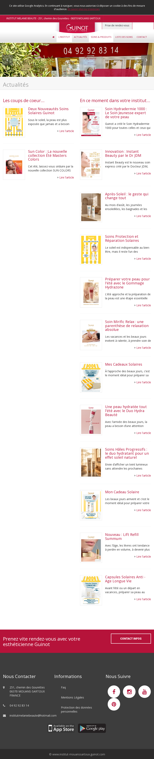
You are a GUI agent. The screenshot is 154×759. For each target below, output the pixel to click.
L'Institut (64, 36)
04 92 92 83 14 (19, 705)
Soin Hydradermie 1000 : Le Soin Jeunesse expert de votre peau (126, 112)
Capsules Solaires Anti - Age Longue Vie (125, 578)
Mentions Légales (72, 697)
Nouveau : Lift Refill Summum (122, 536)
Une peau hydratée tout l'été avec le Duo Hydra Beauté (126, 410)
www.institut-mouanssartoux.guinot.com (78, 754)
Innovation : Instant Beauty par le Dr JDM (123, 153)
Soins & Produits (101, 36)
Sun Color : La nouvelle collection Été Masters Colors (47, 155)
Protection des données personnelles (76, 709)
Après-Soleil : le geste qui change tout (126, 196)
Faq (63, 687)
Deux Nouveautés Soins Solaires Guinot (48, 110)
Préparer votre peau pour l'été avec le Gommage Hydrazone (127, 283)
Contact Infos (131, 638)
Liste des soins (124, 36)
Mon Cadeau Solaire (122, 491)
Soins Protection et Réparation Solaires (122, 238)
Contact (142, 36)
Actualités (80, 36)
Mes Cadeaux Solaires (124, 364)
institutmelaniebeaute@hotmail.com (33, 715)
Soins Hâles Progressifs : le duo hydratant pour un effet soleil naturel (127, 453)
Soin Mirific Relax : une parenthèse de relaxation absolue (127, 325)
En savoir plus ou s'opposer (83, 9)
